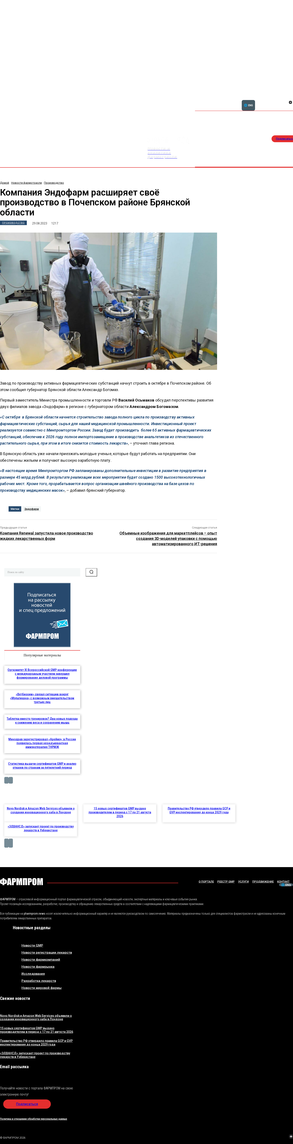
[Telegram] (271, 1137)
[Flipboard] (285, 97)
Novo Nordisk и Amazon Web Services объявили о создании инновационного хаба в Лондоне (41, 810)
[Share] (290, 97)
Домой (4, 182)
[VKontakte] (285, 102)
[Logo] (21, 881)
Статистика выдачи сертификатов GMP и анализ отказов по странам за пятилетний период (42, 765)
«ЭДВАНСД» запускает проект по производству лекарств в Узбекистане (41, 828)
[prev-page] (6, 780)
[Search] (91, 572)
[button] (270, 100)
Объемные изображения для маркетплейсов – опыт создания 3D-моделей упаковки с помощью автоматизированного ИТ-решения (168, 538)
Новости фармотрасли (26, 182)
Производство (54, 182)
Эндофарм (31, 509)
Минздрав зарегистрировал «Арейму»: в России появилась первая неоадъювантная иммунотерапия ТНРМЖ (42, 743)
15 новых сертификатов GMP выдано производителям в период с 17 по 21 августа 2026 (120, 812)
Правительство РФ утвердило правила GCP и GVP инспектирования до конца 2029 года (199, 810)
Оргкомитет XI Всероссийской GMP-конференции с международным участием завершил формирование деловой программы (42, 674)
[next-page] (11, 780)
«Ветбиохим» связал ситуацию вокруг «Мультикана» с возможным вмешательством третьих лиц (42, 698)
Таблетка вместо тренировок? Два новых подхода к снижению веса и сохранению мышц (42, 720)
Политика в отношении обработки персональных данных (33, 1118)
